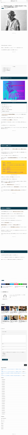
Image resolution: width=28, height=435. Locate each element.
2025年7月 (3, 384)
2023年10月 (3, 412)
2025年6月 (3, 386)
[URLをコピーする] (25, 284)
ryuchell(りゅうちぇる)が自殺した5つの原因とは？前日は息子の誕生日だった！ (11, 375)
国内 (2, 423)
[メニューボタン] (1, 1)
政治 (2, 425)
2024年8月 (3, 403)
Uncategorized (4, 418)
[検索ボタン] (27, 1)
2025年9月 (3, 381)
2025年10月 (3, 379)
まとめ (4, 71)
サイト (3, 349)
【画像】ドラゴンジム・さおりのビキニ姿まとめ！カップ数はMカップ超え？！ (11, 371)
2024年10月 (3, 400)
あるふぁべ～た (14, 0)
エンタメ (3, 8)
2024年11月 (3, 398)
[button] (3, 284)
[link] (10, 297)
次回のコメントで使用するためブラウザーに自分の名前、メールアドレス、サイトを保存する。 (14, 352)
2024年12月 (3, 396)
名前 (3, 343)
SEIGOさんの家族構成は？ (7, 70)
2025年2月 (3, 393)
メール (3, 346)
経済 (2, 428)
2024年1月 (3, 410)
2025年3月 (3, 391)
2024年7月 (3, 405)
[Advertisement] (14, 39)
